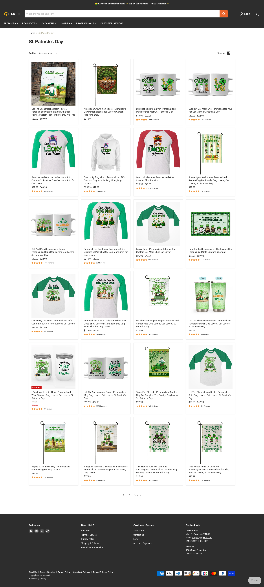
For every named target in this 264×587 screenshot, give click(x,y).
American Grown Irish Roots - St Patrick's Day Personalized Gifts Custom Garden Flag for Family (105, 111)
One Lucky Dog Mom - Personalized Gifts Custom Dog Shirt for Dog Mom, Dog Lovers (105, 180)
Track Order (138, 530)
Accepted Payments (142, 543)
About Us (85, 530)
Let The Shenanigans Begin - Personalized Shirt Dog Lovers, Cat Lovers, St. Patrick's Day (210, 395)
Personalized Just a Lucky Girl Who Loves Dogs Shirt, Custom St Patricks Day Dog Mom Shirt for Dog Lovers (105, 323)
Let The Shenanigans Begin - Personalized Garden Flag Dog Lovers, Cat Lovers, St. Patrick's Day (157, 323)
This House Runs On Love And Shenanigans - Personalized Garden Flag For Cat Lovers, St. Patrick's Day (209, 469)
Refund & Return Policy (92, 547)
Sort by (32, 53)
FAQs (135, 539)
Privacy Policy (87, 539)
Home (32, 33)
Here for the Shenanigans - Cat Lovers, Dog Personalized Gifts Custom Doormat (210, 251)
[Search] (224, 13)
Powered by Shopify (37, 578)
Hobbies (65, 23)
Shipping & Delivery (90, 543)
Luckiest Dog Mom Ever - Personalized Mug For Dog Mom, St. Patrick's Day (156, 110)
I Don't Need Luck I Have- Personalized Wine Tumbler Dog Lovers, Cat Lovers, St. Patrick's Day (52, 395)
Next (136, 495)
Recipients (29, 23)
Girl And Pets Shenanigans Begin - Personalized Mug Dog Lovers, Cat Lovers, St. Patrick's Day (52, 252)
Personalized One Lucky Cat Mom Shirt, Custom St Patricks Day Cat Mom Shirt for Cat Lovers (53, 180)
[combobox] (122, 13)
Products (10, 23)
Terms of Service (89, 535)
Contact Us (138, 535)
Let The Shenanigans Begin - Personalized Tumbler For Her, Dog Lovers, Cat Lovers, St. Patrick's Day (210, 323)
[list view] (233, 53)
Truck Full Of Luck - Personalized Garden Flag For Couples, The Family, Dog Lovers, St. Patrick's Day (157, 395)
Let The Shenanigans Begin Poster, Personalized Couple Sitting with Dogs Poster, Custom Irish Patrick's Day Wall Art (53, 111)
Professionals (85, 23)
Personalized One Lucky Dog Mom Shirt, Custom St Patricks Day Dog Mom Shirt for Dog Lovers (106, 252)
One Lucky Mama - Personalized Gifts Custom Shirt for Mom (155, 179)
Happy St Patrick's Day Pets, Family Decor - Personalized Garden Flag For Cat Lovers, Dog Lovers (106, 469)
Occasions (48, 23)
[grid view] (229, 53)
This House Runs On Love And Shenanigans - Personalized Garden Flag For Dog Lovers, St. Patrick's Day (156, 469)
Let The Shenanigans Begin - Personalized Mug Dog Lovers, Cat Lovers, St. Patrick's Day (105, 395)
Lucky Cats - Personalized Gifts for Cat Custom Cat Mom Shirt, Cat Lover (156, 251)
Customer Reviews (112, 23)
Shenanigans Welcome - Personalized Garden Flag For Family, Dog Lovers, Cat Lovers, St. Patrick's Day (209, 180)
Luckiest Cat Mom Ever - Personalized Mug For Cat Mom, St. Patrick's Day (210, 110)
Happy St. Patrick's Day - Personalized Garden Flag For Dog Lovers (50, 468)
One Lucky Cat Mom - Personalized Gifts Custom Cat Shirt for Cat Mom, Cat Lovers (53, 322)
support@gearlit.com (202, 537)
